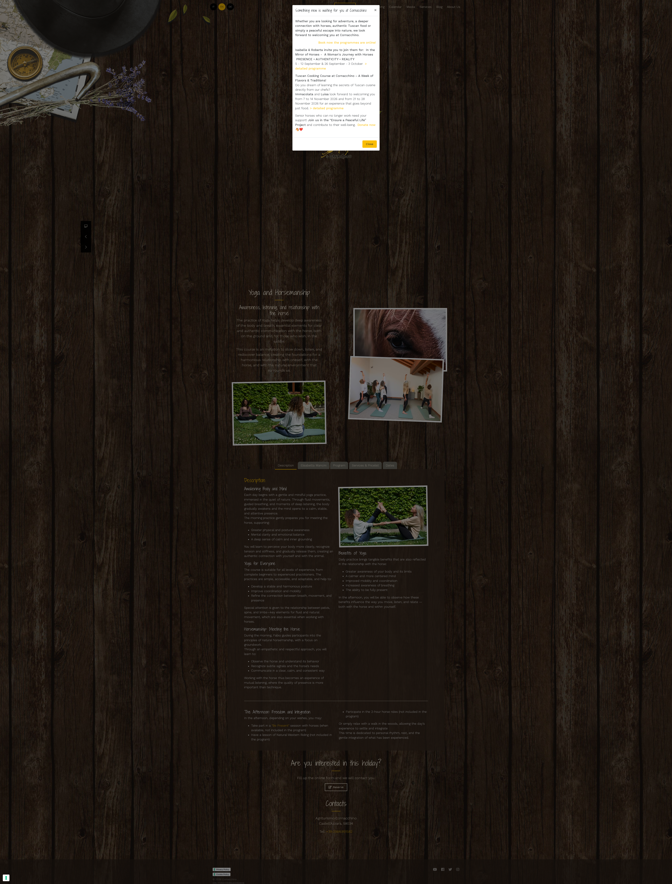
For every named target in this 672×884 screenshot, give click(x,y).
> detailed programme (327, 108)
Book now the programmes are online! (347, 42)
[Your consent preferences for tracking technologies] (6, 878)
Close (369, 144)
